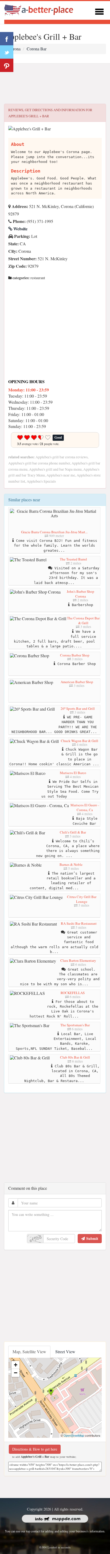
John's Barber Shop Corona (80, 594)
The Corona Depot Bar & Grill (83, 620)
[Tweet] (6, 52)
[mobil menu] (99, 11)
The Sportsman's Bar (75, 1025)
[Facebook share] (6, 38)
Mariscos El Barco (73, 772)
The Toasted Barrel (73, 559)
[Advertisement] (55, 84)
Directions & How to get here (34, 1449)
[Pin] (6, 65)
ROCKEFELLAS (73, 992)
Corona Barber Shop (74, 655)
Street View (65, 1351)
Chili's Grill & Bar (73, 832)
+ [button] (15, 1364)
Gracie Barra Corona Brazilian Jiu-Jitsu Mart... (54, 532)
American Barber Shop (77, 681)
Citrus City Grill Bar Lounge (81, 899)
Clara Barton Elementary (78, 960)
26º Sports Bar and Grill (78, 708)
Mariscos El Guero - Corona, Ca (84, 807)
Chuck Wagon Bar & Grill (79, 740)
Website (20, 229)
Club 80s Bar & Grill (75, 1057)
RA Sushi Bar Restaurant (79, 923)
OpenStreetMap (74, 1435)
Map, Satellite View (29, 1351)
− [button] (15, 1372)
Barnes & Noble (71, 864)
